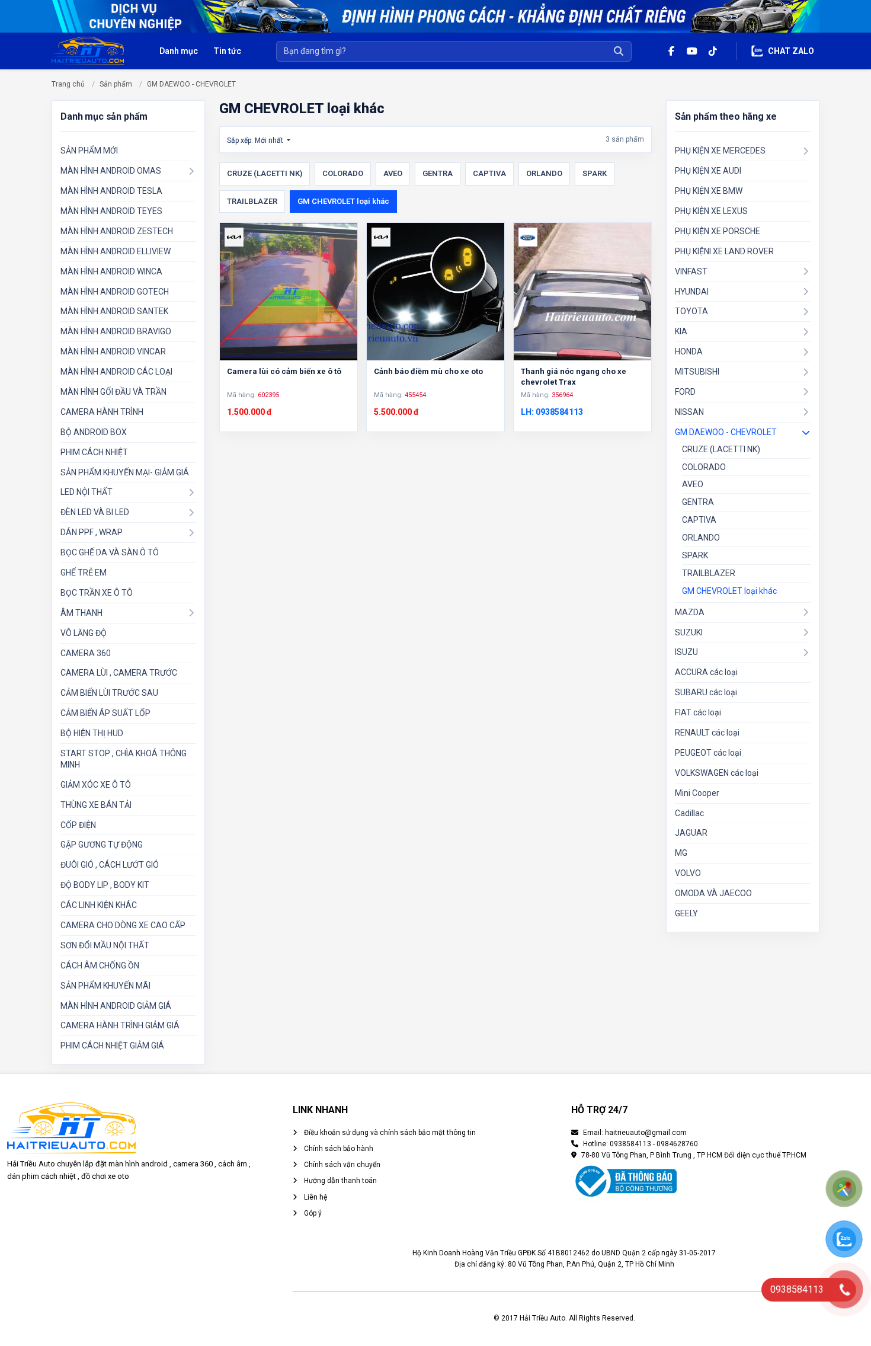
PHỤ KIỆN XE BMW (708, 191)
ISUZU (686, 652)
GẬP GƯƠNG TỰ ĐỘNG (101, 844)
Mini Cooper (697, 793)
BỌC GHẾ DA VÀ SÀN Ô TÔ (109, 552)
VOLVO (688, 873)
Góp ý (312, 1213)
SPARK (594, 173)
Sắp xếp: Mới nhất (256, 140)
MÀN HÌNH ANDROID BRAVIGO (115, 331)
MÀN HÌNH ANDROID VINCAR (113, 351)
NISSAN (689, 412)
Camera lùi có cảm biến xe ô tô (284, 371)
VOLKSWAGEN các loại (716, 773)
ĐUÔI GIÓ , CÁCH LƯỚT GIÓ (109, 864)
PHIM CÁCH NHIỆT (94, 452)
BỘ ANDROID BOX (93, 432)
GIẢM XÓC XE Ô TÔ (95, 784)
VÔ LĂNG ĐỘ (83, 633)
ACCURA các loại (706, 672)
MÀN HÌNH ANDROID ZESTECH (116, 231)
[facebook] (671, 51)
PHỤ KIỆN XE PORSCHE (717, 231)
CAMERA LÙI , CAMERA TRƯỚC (118, 672)
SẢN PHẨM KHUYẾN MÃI (105, 985)
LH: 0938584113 (552, 412)
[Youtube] (692, 51)
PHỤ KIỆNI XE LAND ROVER (724, 251)
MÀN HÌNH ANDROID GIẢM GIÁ (115, 1006)
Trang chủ (68, 84)
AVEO (392, 173)
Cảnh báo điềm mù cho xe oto (428, 371)
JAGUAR (691, 832)
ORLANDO (544, 173)
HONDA (689, 351)
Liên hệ (314, 1197)
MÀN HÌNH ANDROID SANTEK (114, 311)
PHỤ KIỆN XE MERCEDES (720, 150)
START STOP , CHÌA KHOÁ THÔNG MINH (123, 759)
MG (681, 853)
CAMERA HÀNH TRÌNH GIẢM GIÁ (120, 1025)
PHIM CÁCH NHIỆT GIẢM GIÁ (112, 1045)
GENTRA (437, 173)
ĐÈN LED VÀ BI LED (94, 512)
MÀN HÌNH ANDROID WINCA (111, 271)
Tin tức (227, 51)
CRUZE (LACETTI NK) (264, 173)
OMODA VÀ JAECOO (713, 893)
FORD (685, 392)
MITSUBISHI (697, 371)
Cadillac (689, 813)
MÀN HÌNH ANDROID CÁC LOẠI (116, 371)
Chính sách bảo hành (337, 1148)
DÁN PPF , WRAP (91, 532)
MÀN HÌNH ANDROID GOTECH (114, 291)
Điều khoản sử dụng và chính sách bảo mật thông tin (389, 1132)
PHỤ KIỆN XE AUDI (708, 170)
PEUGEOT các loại (708, 752)
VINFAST (691, 271)
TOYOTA (691, 311)
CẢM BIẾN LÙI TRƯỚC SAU (109, 693)
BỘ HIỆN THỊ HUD (91, 733)
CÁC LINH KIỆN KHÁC (98, 905)
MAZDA (690, 612)
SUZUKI (689, 632)
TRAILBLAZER (252, 201)
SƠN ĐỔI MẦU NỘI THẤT (104, 945)
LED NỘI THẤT (86, 492)
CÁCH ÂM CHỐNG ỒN (99, 965)
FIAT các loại (698, 712)
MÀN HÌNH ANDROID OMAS (110, 170)
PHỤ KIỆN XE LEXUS (711, 211)
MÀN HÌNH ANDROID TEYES (111, 211)
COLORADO (342, 173)
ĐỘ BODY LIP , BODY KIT (104, 885)
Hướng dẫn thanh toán (339, 1180)
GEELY (686, 913)
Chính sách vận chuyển (341, 1164)
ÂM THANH (81, 613)
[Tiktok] (712, 51)
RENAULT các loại (707, 732)
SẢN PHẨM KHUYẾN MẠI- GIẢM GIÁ (124, 472)
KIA (681, 331)
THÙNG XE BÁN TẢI (96, 805)
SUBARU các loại (706, 692)
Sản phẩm (116, 84)
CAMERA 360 (85, 653)
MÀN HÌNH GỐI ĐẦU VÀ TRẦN (113, 392)
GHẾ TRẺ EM (83, 572)
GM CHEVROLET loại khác (343, 201)
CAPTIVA (489, 173)
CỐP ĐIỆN (78, 825)
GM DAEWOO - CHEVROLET (191, 84)
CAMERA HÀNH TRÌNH (101, 412)
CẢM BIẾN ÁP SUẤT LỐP (105, 713)
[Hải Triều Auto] (88, 50)
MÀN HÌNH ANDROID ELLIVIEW (115, 251)
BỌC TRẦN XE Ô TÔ (96, 592)
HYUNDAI (692, 291)
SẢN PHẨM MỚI (89, 150)
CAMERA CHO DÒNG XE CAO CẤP (122, 925)
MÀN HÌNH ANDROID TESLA (111, 191)
